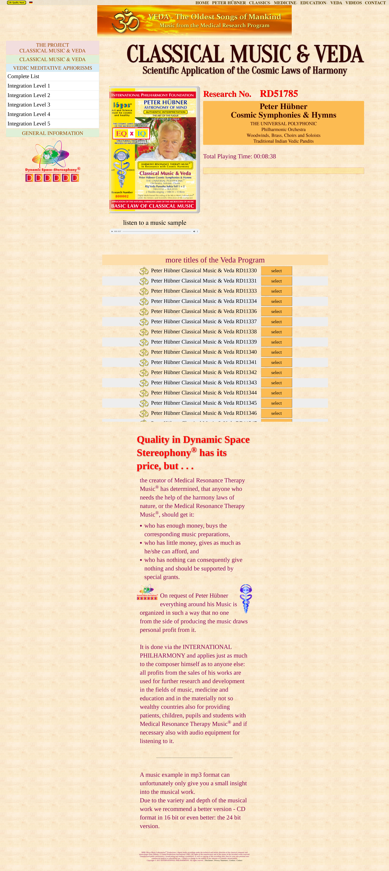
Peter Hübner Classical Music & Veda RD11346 (216, 413)
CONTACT (375, 2)
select (276, 270)
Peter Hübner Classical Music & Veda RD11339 (216, 342)
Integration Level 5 (28, 123)
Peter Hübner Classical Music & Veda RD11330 (216, 270)
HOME (202, 2)
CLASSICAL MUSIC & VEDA (52, 59)
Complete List (23, 76)
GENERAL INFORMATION (52, 133)
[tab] (52, 47)
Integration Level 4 (28, 114)
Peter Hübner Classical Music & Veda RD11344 (216, 393)
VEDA (336, 2)
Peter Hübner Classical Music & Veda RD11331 (216, 281)
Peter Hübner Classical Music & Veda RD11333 (216, 291)
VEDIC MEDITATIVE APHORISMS (52, 67)
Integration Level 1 (28, 86)
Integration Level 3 (28, 104)
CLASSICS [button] (259, 2)
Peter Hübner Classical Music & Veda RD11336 (216, 311)
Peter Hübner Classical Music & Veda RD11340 (216, 352)
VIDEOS (353, 2)
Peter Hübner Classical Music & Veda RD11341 (216, 362)
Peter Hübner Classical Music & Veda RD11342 (216, 372)
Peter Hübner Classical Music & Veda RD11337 (216, 321)
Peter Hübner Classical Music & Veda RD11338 (216, 331)
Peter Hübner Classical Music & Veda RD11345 (216, 403)
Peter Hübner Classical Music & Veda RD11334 (216, 301)
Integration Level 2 (28, 95)
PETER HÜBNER (229, 2)
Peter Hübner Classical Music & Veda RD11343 (216, 382)
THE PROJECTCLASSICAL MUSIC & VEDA (52, 47)
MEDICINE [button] (285, 2)
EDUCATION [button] (313, 2)
